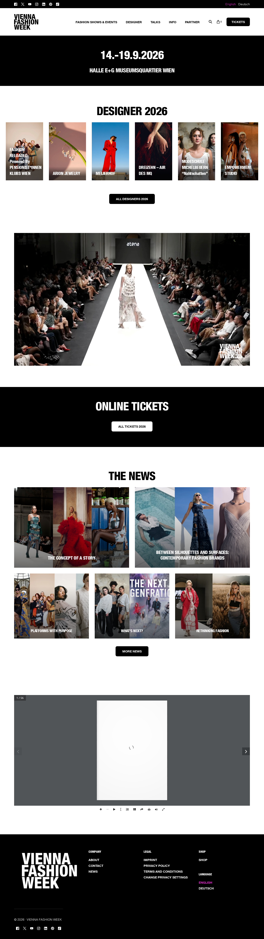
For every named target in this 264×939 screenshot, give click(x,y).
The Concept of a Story (71, 558)
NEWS (93, 871)
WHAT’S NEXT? (132, 630)
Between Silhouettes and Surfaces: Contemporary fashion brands (192, 555)
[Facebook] (16, 4)
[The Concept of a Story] (71, 527)
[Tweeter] (22, 4)
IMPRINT (150, 860)
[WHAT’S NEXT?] (132, 606)
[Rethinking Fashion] (212, 606)
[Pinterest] (50, 4)
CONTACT (96, 866)
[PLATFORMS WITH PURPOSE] (51, 606)
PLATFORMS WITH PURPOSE (51, 630)
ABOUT (94, 860)
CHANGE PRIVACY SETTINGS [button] (166, 877)
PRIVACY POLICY (157, 866)
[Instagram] (36, 4)
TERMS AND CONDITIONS (163, 871)
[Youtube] (29, 4)
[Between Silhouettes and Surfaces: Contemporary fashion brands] (192, 527)
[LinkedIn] (43, 4)
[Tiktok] (57, 4)
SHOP (203, 860)
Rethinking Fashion (212, 630)
